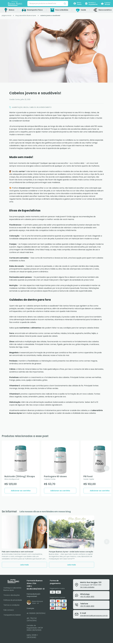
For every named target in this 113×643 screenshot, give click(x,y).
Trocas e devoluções (12, 595)
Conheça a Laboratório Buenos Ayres (12, 589)
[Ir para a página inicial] (15, 3)
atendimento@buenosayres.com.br (94, 615)
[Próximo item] (106, 468)
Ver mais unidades (87, 587)
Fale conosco (9, 610)
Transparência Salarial (12, 615)
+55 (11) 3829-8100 (87, 597)
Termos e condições (11, 605)
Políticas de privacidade (13, 600)
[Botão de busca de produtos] (65, 3)
